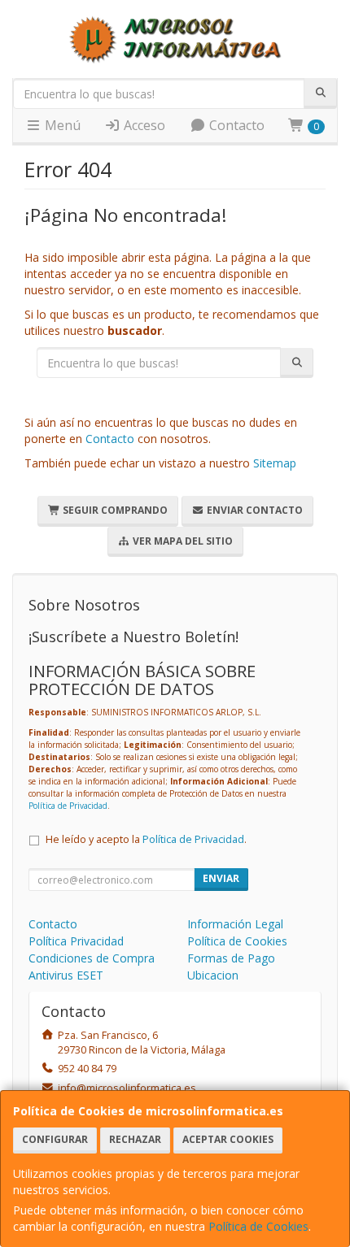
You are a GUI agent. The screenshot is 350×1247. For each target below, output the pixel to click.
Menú (61, 125)
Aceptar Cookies (227, 1139)
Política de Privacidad (67, 805)
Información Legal (235, 924)
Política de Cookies (258, 1226)
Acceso (142, 125)
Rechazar (135, 1139)
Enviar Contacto (253, 510)
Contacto (235, 125)
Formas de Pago (231, 958)
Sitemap (274, 463)
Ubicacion (212, 975)
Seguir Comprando (114, 510)
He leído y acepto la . (146, 839)
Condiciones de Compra (91, 958)
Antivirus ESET (65, 975)
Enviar (221, 878)
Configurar (55, 1139)
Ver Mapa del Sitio (181, 541)
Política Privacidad (76, 941)
